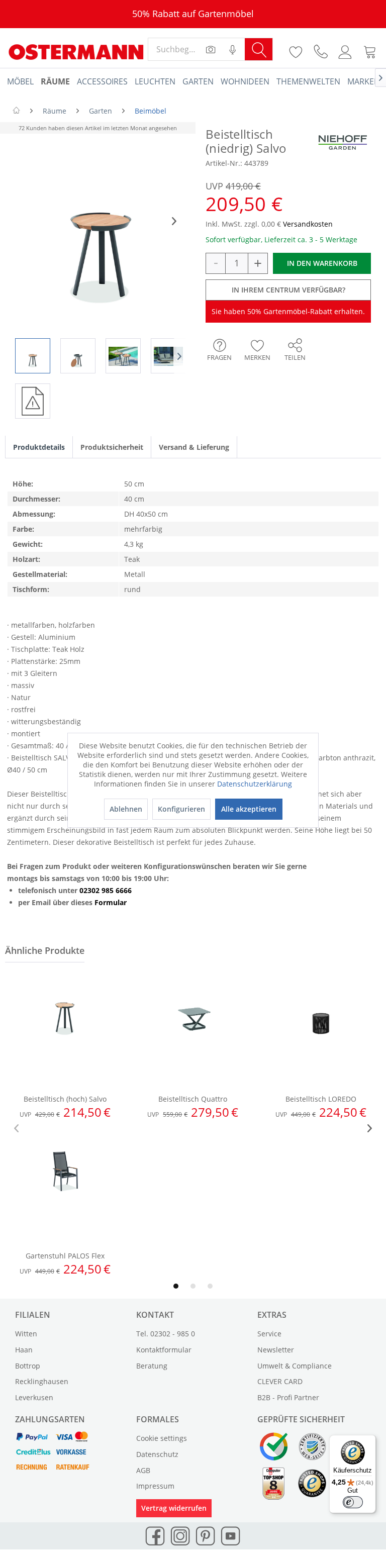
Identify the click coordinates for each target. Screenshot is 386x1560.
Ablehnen (126, 809)
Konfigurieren (181, 809)
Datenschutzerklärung (254, 784)
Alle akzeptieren (248, 809)
